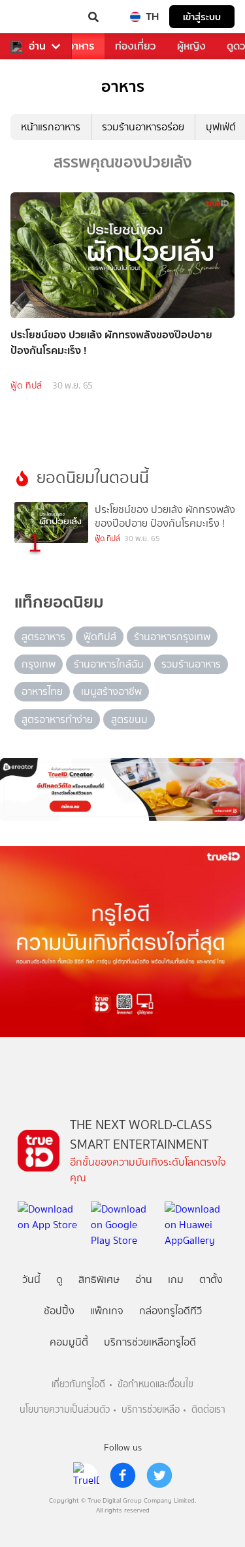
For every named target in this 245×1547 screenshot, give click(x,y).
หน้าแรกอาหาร (50, 126)
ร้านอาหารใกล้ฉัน (109, 663)
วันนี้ (31, 1279)
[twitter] (159, 1475)
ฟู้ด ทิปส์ (26, 385)
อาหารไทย (42, 691)
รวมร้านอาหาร (191, 663)
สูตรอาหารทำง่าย (57, 719)
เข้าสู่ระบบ (202, 16)
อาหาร (81, 46)
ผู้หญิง (191, 46)
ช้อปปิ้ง (59, 1310)
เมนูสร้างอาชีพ (111, 691)
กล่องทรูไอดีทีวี (170, 1310)
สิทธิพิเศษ (99, 1279)
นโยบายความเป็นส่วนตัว (65, 1410)
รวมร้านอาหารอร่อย (143, 126)
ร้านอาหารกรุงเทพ (172, 636)
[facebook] (123, 1475)
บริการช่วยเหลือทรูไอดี (150, 1341)
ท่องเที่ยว (135, 46)
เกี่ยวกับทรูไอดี (78, 1384)
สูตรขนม (129, 719)
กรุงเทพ (39, 663)
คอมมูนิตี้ (69, 1341)
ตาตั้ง (211, 1279)
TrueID (36, 17)
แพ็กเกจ (106, 1310)
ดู (59, 1279)
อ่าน (37, 46)
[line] (86, 1475)
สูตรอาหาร (43, 636)
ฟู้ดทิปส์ (100, 636)
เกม (176, 1279)
